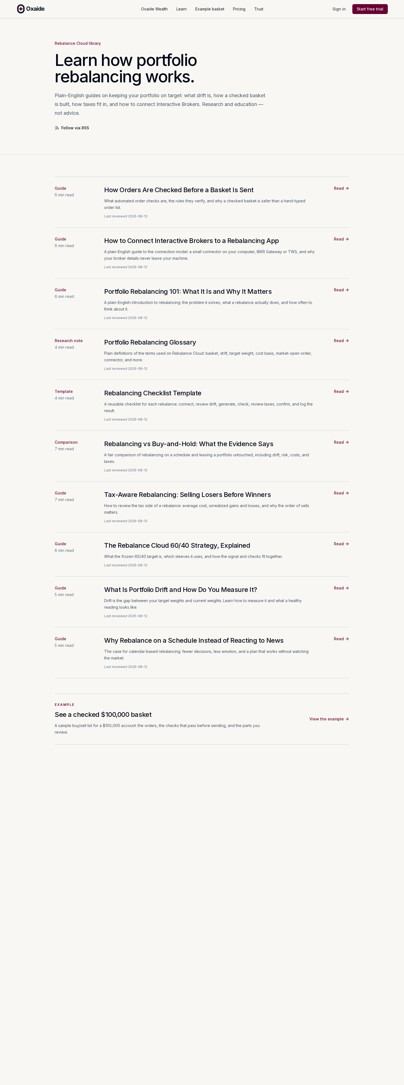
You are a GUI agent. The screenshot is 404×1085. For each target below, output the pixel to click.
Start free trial (370, 9)
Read (339, 188)
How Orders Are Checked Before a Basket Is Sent (179, 190)
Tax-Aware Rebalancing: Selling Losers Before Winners (187, 495)
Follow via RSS (75, 127)
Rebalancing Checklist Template (152, 393)
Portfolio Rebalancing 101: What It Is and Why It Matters (188, 291)
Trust (258, 9)
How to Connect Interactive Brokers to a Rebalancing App (191, 241)
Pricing (239, 9)
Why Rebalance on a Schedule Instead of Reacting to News (194, 640)
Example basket (209, 9)
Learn (181, 9)
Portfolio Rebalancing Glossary (150, 342)
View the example (326, 719)
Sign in (339, 9)
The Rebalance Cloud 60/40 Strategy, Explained (177, 545)
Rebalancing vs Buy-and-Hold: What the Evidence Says (188, 444)
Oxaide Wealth (154, 9)
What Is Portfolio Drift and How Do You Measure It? (180, 590)
